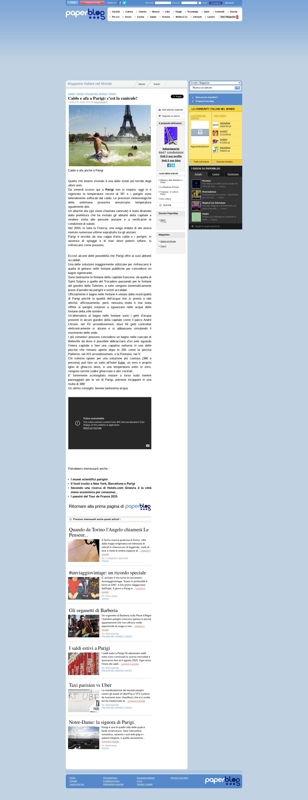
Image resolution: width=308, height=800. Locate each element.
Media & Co (181, 17)
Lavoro (211, 17)
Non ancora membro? (207, 97)
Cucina (140, 17)
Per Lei (115, 17)
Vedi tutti (167, 205)
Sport (206, 12)
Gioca (222, 186)
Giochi (141, 84)
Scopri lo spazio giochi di (207, 226)
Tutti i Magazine (228, 17)
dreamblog (225, 147)
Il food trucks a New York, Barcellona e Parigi (103, 483)
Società (116, 12)
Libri (167, 12)
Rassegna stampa (146, 778)
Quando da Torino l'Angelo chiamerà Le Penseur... (109, 532)
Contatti (73, 781)
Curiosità (219, 12)
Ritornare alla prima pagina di (97, 506)
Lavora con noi (77, 784)
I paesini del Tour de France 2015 (94, 496)
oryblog (223, 139)
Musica (156, 12)
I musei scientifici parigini (89, 479)
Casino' (216, 174)
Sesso (128, 17)
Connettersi (216, 3)
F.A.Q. (140, 781)
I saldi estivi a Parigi (89, 647)
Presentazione (110, 778)
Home (72, 3)
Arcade (198, 174)
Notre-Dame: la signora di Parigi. (102, 721)
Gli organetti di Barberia (93, 610)
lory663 (223, 131)
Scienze (166, 17)
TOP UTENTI (220, 116)
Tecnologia (192, 12)
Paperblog (85, 14)
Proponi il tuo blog (205, 101)
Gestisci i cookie (145, 784)
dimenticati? (229, 3)
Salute (153, 17)
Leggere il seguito (130, 664)
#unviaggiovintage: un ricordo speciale (107, 572)
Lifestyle (197, 17)
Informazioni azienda (113, 784)
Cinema (143, 12)
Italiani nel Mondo (168, 241)
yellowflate (225, 123)
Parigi (162, 219)
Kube (121, 362)
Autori (157, 84)
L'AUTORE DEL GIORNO (198, 117)
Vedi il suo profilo (171, 156)
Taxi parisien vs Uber (90, 684)
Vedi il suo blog (171, 160)
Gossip (233, 12)
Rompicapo (233, 174)
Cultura (129, 12)
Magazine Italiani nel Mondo (90, 84)
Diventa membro (225, 162)
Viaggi (163, 246)
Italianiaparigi (100, 102)
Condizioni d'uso (111, 781)
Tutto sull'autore (201, 162)
